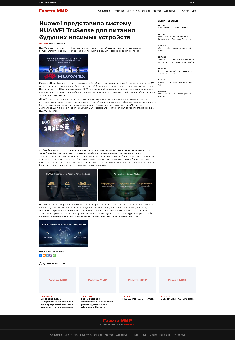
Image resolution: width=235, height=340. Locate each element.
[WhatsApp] (54, 255)
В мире (146, 10)
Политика (118, 10)
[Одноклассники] (44, 255)
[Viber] (50, 255)
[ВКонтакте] (40, 255)
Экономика (133, 10)
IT (179, 10)
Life (194, 10)
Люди (144, 335)
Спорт (185, 10)
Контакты (179, 335)
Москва (157, 10)
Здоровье (169, 10)
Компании (165, 335)
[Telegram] (47, 255)
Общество (104, 10)
